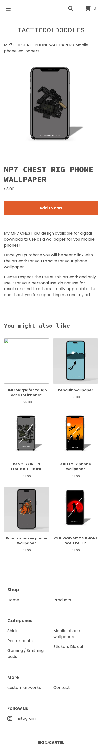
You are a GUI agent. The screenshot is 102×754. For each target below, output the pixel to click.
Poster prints (20, 641)
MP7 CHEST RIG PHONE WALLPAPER (38, 45)
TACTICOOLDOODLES (51, 29)
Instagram (25, 718)
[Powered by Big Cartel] (51, 742)
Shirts (12, 631)
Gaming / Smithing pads (25, 653)
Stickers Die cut (68, 646)
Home (13, 600)
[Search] (70, 8)
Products (62, 600)
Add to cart (51, 208)
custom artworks (24, 687)
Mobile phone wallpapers (66, 634)
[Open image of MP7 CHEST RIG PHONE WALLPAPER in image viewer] (51, 107)
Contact (61, 687)
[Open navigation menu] (8, 8)
